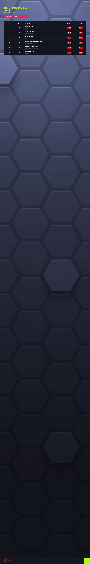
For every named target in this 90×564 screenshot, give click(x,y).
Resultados (8, 16)
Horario (16, 16)
